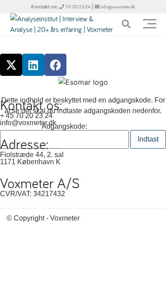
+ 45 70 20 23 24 (26, 115)
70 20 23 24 (78, 6)
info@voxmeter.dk (118, 6)
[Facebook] (55, 65)
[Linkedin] (33, 65)
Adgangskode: (64, 126)
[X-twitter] (11, 65)
